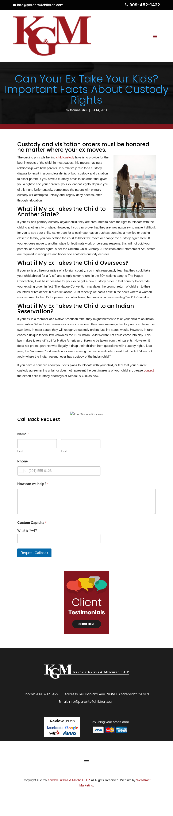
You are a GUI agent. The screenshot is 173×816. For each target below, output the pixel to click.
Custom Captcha (31, 522)
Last (64, 451)
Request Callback (34, 553)
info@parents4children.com (40, 5)
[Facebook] (81, 795)
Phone (22, 461)
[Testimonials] (86, 599)
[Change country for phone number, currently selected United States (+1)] (22, 471)
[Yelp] (92, 795)
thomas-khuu (79, 110)
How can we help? (33, 484)
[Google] (87, 795)
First (20, 451)
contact (149, 370)
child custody (65, 157)
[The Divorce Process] (86, 410)
